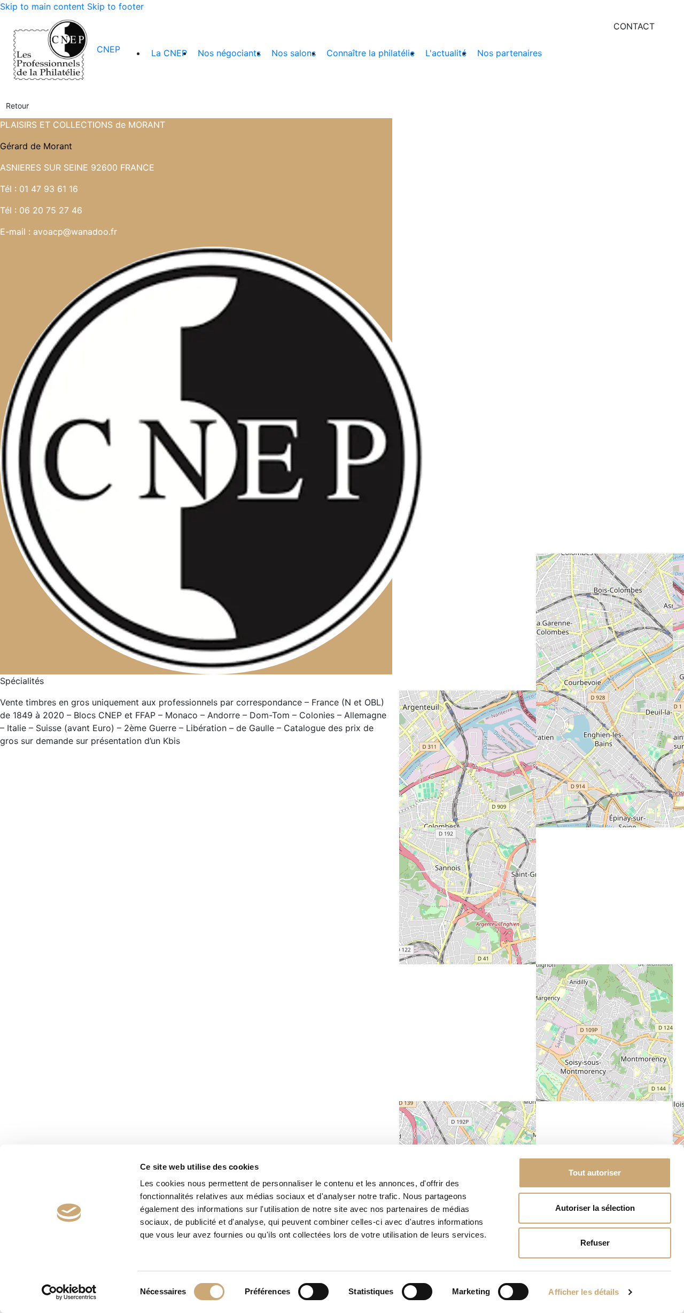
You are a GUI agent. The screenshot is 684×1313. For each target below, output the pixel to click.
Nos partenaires (509, 53)
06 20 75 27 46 (50, 210)
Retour (17, 105)
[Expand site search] (673, 26)
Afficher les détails (583, 1291)
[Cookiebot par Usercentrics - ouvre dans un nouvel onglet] (69, 1292)
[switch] (313, 1291)
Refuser (595, 1242)
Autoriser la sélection (595, 1207)
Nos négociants (229, 53)
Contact (634, 26)
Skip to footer (115, 6)
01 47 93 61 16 (48, 188)
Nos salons (293, 53)
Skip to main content (42, 6)
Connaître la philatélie (371, 53)
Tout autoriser (595, 1172)
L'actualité (446, 53)
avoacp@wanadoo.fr (75, 231)
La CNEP (169, 53)
